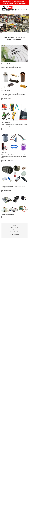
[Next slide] (25, 33)
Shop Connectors (6, 190)
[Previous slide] (3, 33)
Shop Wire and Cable (7, 160)
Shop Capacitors (6, 98)
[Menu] (26, 9)
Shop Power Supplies (7, 216)
